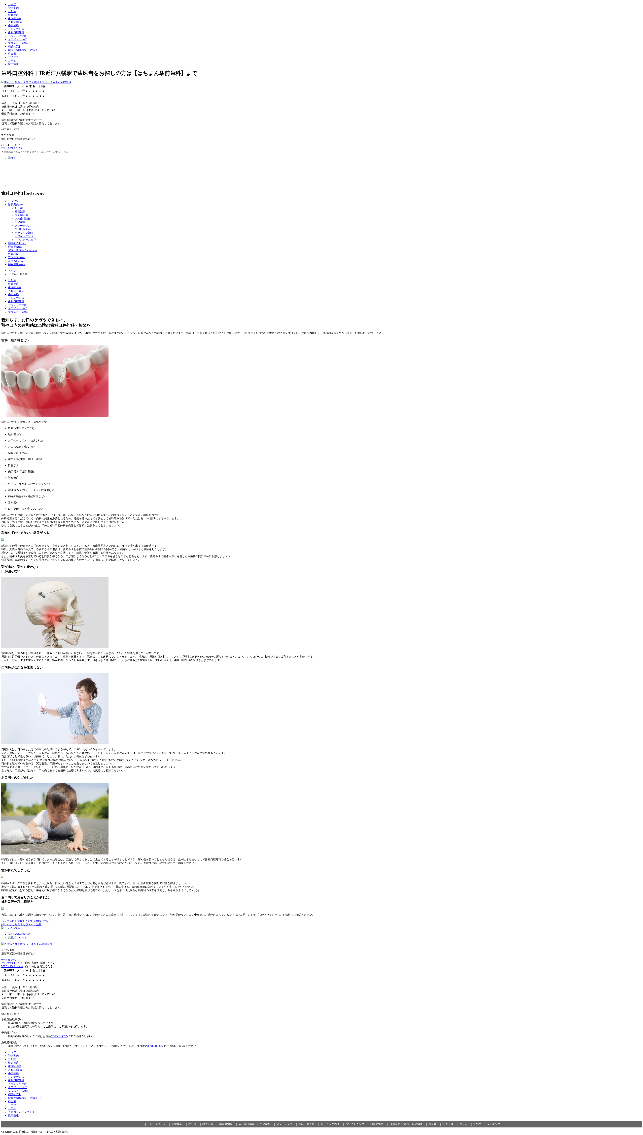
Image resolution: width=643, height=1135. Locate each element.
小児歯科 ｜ (268, 1124)
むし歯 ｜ (195, 1124)
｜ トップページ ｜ (157, 1124)
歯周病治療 (14, 18)
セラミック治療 (17, 36)
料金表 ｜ (435, 1124)
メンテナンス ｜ (287, 1124)
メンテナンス (16, 28)
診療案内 (13, 7)
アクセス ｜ (451, 1124)
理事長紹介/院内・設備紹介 (24, 50)
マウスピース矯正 (18, 43)
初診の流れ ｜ (379, 1124)
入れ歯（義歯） (17, 290)
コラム (12, 60)
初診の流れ (14, 46)
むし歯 (12, 11)
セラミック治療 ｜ (333, 1124)
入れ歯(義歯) (15, 21)
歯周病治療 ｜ (228, 1124)
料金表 (12, 53)
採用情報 (13, 64)
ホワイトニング (17, 39)
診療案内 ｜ (180, 1124)
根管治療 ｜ (210, 1124)
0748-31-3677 (8, 959)
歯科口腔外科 (16, 32)
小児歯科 (13, 25)
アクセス (13, 57)
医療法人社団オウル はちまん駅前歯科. (43, 1131)
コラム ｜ (466, 1124)
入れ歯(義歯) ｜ (249, 1124)
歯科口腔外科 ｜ (309, 1124)
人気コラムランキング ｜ (489, 1124)
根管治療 (13, 14)
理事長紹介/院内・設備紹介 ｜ (409, 1124)
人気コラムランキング (21, 1112)
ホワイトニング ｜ (357, 1124)
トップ (12, 4)
